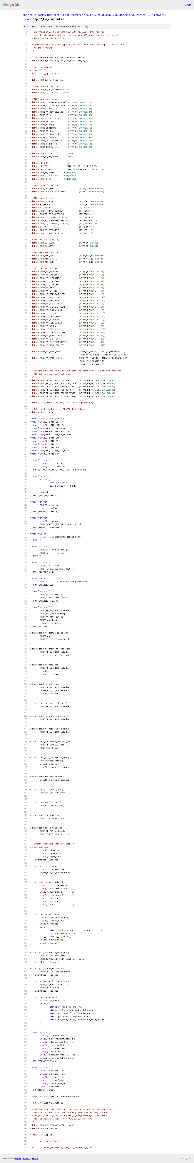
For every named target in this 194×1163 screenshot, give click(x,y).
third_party (37, 15)
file (84, 26)
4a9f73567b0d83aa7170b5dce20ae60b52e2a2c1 (116, 15)
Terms (35, 1158)
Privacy (26, 1158)
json (188, 1158)
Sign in (188, 4)
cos (25, 15)
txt (181, 1158)
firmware (158, 15)
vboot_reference (72, 15)
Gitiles (18, 1158)
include (27, 19)
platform (53, 15)
